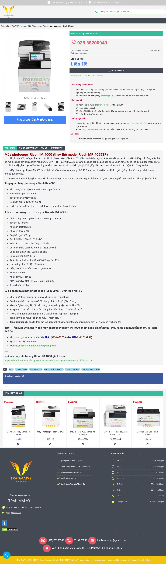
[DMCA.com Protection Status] (10, 530)
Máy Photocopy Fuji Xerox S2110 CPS (115, 433)
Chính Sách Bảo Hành (69, 478)
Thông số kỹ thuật (28, 148)
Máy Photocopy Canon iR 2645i (18, 433)
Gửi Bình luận (98, 75)
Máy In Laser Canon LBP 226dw (148, 433)
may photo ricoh (36, 369)
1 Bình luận (86, 75)
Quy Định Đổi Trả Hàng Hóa (71, 461)
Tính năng (10, 148)
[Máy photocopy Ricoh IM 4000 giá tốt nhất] (35, 63)
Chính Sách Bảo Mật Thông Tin (73, 484)
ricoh (11, 369)
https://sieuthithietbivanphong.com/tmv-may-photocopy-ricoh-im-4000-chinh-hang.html (50, 360)
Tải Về (44, 148)
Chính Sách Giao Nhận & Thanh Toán (75, 466)
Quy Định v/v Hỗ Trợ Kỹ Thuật (72, 472)
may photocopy (21, 369)
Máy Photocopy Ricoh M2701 (50, 432)
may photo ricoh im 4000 (53, 369)
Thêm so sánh (117, 71)
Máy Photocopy (105, 105)
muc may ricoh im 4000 (91, 369)
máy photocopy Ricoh (135, 123)
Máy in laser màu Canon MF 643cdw (83, 433)
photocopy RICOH (109, 95)
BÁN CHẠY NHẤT (13, 393)
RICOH (127, 89)
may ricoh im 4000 (72, 369)
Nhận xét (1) (57, 148)
